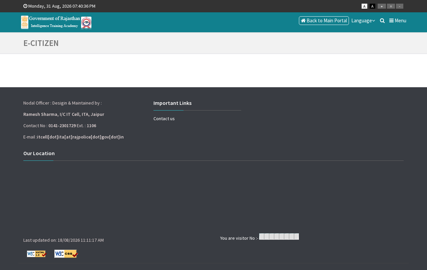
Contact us (164, 119)
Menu (400, 20)
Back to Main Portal (326, 20)
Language (361, 20)
